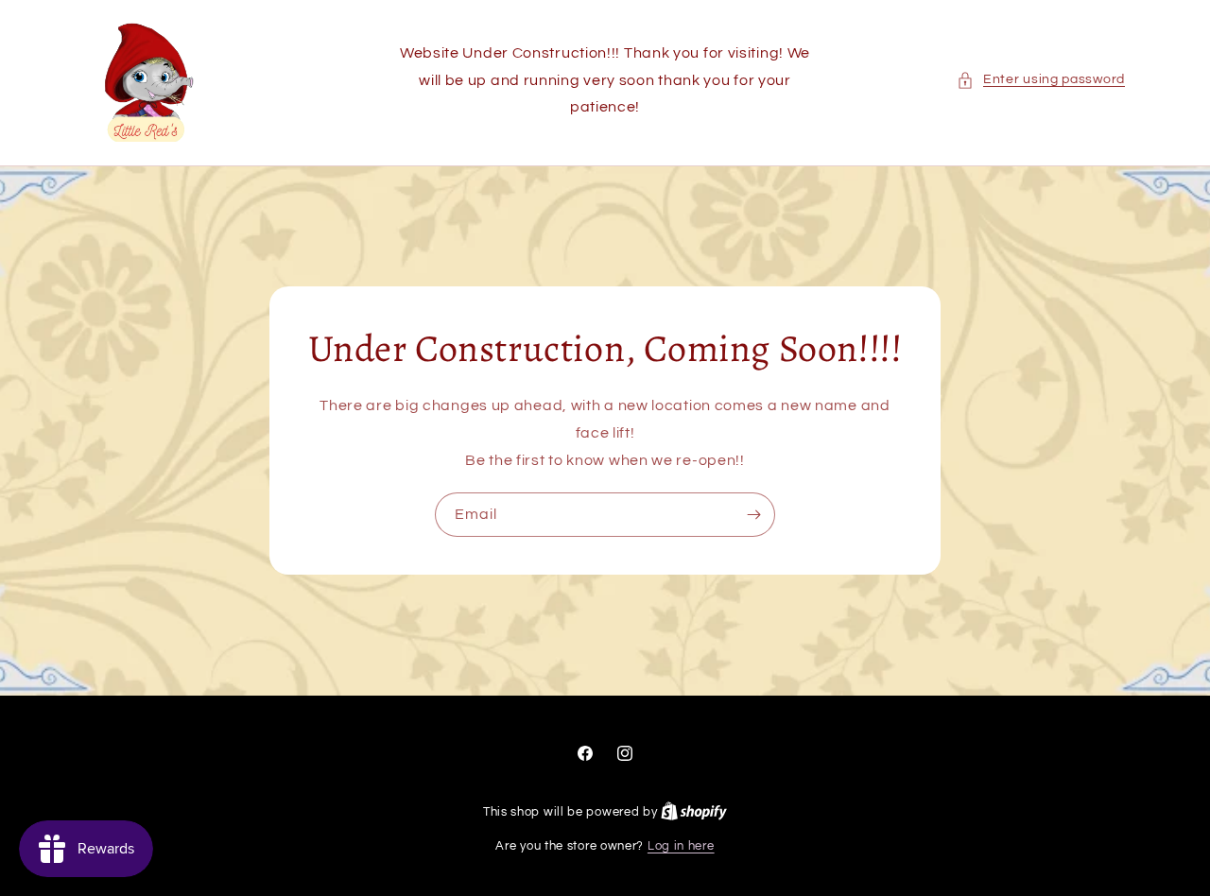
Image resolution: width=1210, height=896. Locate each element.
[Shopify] (694, 811)
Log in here (681, 846)
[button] (1041, 80)
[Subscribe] (753, 515)
